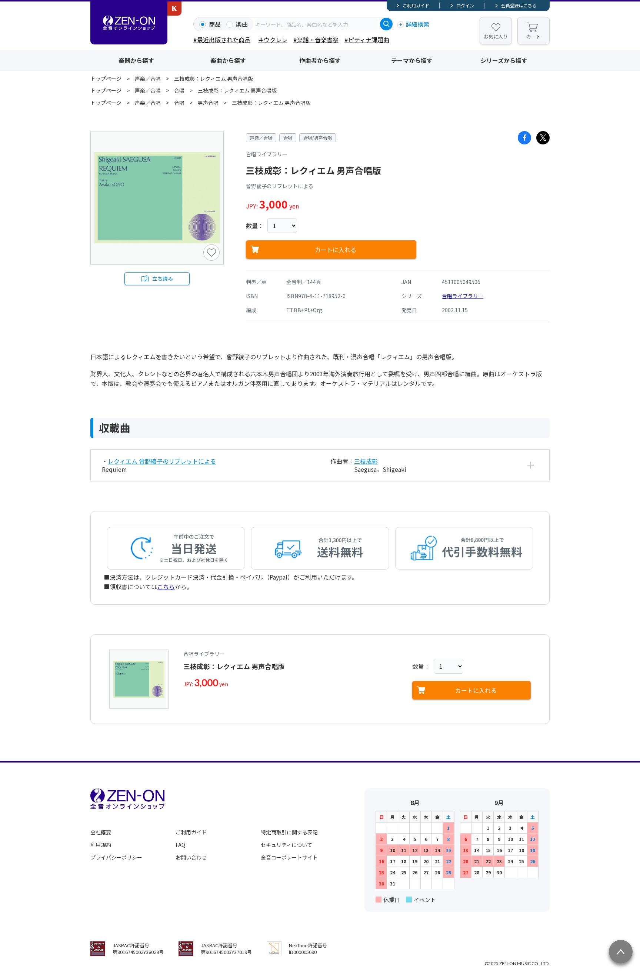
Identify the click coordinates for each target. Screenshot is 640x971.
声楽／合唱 (148, 78)
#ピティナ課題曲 (366, 39)
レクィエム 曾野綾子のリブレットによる (162, 461)
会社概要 (100, 832)
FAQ (180, 844)
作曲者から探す (320, 60)
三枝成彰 (366, 461)
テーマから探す (412, 60)
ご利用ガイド (416, 5)
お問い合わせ (191, 857)
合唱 (179, 90)
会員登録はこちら (519, 5)
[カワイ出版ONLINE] (174, 8)
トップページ (105, 78)
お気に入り (496, 36)
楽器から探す (136, 60)
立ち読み (162, 278)
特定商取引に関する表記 (289, 832)
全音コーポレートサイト (289, 857)
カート (533, 36)
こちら (166, 586)
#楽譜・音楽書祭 (316, 39)
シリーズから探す (503, 60)
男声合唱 (208, 102)
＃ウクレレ (272, 39)
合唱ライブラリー (462, 296)
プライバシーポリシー (116, 857)
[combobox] (316, 24)
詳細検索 (417, 24)
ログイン (465, 5)
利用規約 (100, 844)
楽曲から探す (228, 60)
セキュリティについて (286, 844)
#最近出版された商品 (221, 39)
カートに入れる (335, 249)
